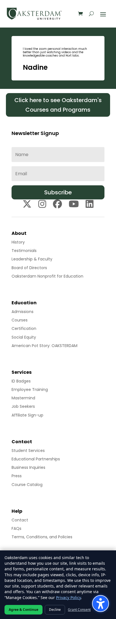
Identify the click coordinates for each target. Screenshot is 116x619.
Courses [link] (20, 320)
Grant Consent (79, 609)
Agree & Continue (23, 609)
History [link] (18, 242)
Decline (55, 609)
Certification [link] (24, 328)
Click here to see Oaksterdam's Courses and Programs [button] (58, 105)
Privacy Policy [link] (68, 597)
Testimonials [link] (24, 250)
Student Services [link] (28, 450)
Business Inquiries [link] (28, 467)
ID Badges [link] (21, 381)
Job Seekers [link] (23, 406)
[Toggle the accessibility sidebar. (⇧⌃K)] (100, 603)
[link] (34, 14)
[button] (103, 13)
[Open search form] (91, 13)
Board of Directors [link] (29, 268)
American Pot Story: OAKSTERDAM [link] (44, 345)
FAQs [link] (16, 528)
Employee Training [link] (30, 389)
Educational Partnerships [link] (36, 459)
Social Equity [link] (24, 337)
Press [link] (17, 476)
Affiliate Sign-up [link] (27, 415)
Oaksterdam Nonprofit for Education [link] (47, 276)
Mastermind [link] (23, 398)
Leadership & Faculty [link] (32, 259)
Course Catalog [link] (27, 484)
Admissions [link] (23, 311)
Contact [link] (20, 520)
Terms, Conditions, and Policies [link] (42, 537)
